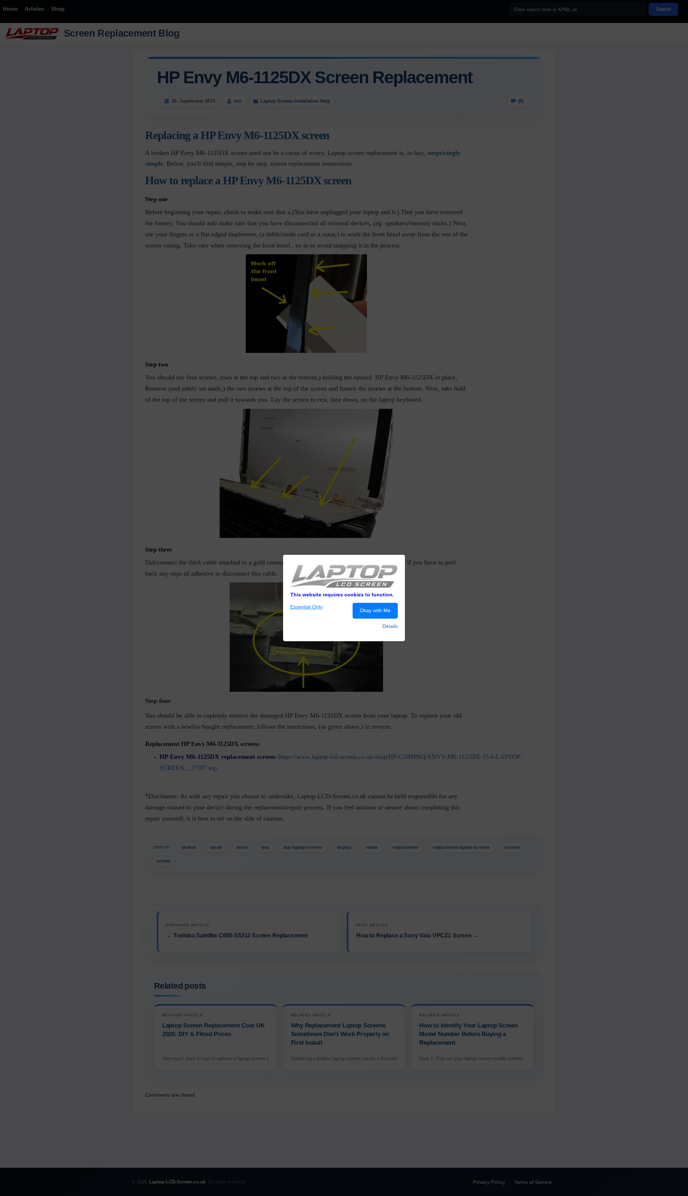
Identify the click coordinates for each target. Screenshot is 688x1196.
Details (390, 626)
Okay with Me (375, 610)
